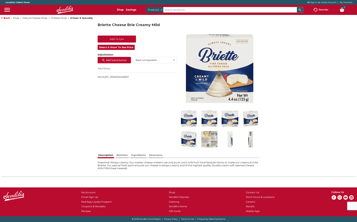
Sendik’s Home (178, 206)
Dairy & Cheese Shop (35, 18)
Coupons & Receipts (93, 206)
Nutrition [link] (122, 155)
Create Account (328, 2)
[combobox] (154, 10)
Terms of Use (187, 219)
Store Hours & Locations (260, 197)
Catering (174, 201)
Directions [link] (155, 155)
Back (6, 18)
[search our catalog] (300, 9)
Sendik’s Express (179, 197)
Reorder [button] (323, 9)
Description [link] (105, 155)
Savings (131, 9)
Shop (120, 9)
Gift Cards (175, 211)
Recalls (250, 206)
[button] (189, 119)
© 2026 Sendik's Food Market (146, 219)
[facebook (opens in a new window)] (334, 198)
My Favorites (346, 2)
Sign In (313, 2)
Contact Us (252, 192)
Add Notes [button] (104, 68)
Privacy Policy (171, 219)
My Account (88, 192)
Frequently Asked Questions (211, 219)
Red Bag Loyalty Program (96, 201)
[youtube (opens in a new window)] (345, 198)
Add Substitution (116, 60)
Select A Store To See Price (116, 47)
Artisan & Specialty (81, 18)
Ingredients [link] (138, 155)
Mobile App (253, 211)
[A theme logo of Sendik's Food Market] (65, 10)
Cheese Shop (59, 18)
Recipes (86, 211)
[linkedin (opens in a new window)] (351, 198)
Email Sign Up (89, 197)
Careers (250, 201)
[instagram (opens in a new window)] (339, 198)
